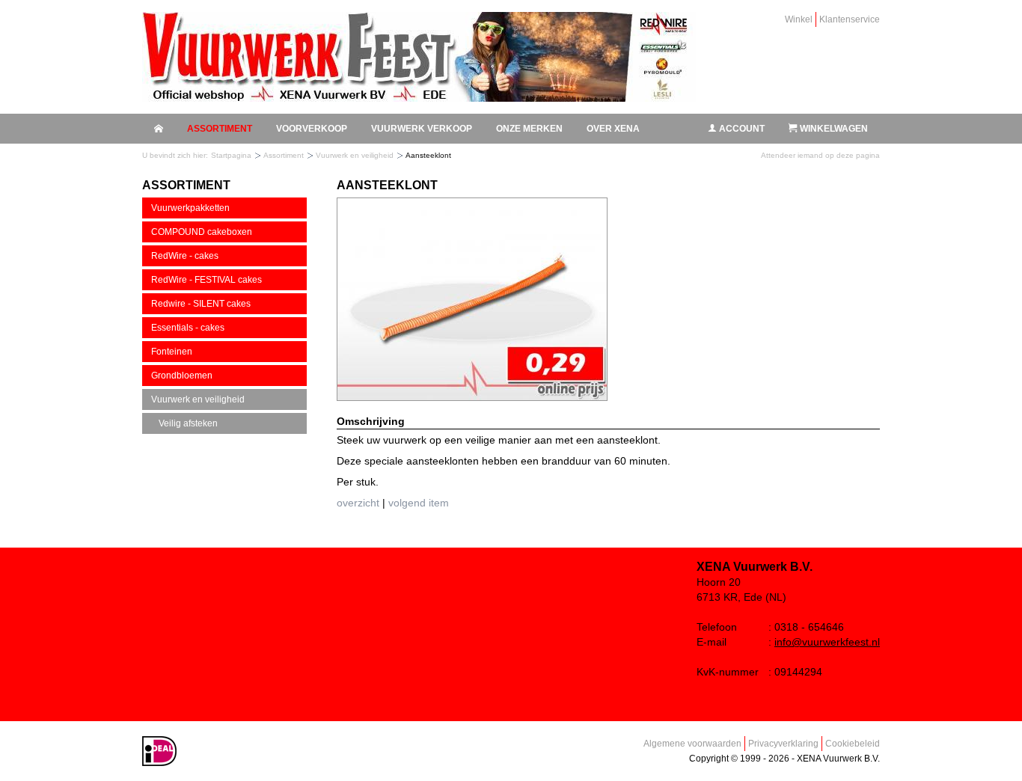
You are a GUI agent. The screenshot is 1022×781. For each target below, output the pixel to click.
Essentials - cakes (187, 327)
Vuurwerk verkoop (421, 128)
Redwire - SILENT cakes (201, 303)
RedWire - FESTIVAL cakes (206, 280)
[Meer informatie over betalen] (159, 763)
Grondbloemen (181, 375)
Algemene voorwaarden (692, 743)
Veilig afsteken (188, 423)
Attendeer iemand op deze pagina (820, 155)
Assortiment (219, 128)
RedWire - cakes (184, 256)
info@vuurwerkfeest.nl (827, 642)
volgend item (418, 503)
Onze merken (529, 128)
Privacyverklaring (783, 743)
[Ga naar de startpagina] (419, 57)
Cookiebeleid (852, 743)
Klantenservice (849, 19)
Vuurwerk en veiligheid (355, 155)
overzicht (358, 503)
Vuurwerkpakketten (190, 208)
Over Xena (613, 128)
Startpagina (231, 155)
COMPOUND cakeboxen (201, 232)
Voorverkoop (311, 128)
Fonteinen (171, 351)
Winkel (799, 19)
